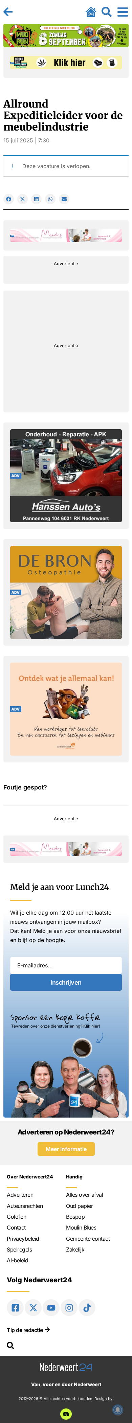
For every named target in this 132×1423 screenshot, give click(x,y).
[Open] (123, 12)
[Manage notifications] (117, 1409)
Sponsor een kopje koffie (55, 1017)
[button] (8, 199)
